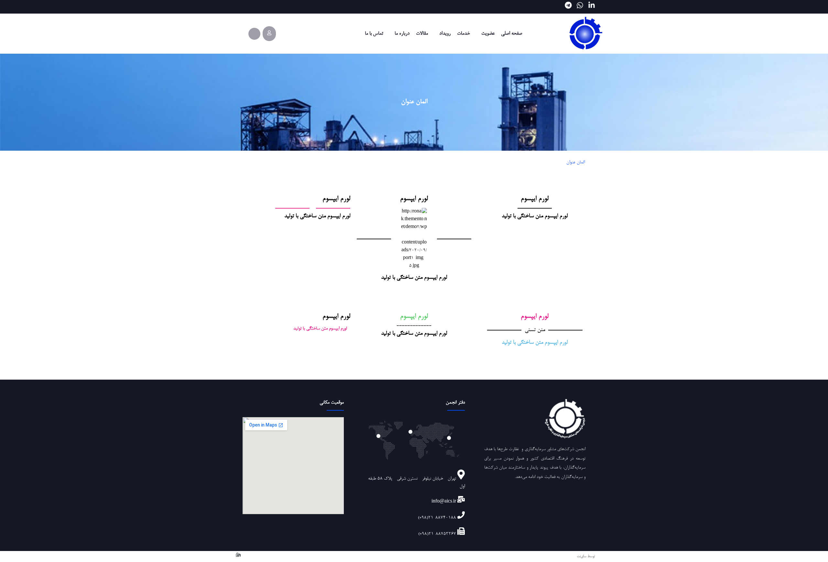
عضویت (488, 34)
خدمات (463, 34)
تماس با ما (374, 34)
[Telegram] (568, 5)
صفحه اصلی (511, 34)
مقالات (422, 34)
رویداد (445, 34)
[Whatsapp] (579, 5)
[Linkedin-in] (591, 5)
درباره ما (402, 34)
